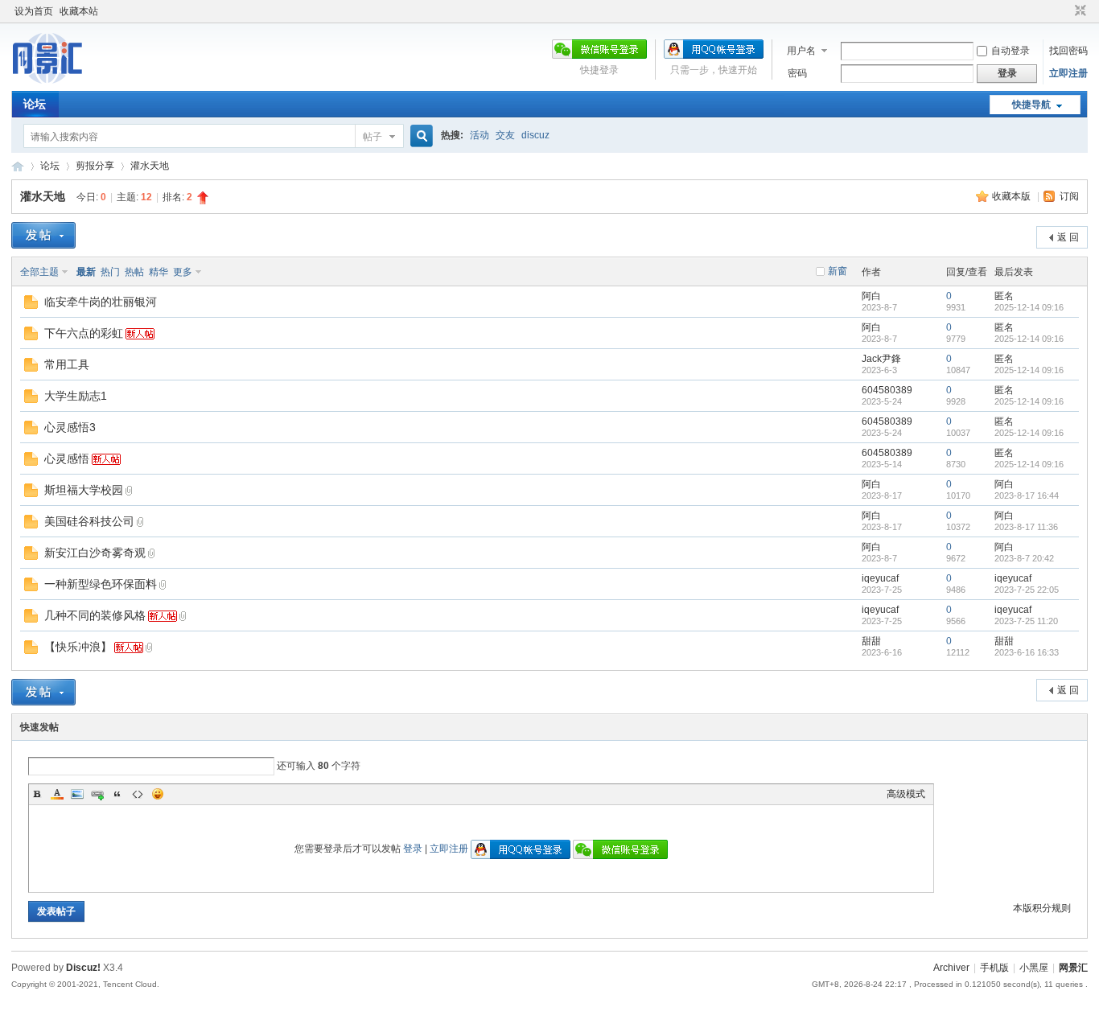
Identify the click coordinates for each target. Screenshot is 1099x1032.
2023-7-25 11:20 (1026, 621)
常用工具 (66, 364)
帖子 (372, 136)
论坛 (34, 103)
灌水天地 (149, 165)
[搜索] (419, 136)
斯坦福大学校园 (83, 489)
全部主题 (39, 272)
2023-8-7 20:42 (1024, 558)
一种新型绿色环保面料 (100, 584)
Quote (117, 794)
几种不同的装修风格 (95, 615)
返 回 (1068, 237)
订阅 (1069, 196)
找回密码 (1068, 50)
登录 (412, 848)
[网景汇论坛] (63, 81)
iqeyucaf (880, 578)
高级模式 (906, 794)
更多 (182, 272)
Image (77, 794)
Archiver (951, 967)
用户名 (801, 50)
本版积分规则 (1042, 908)
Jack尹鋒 (881, 358)
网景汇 (1073, 967)
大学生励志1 (75, 395)
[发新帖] (43, 235)
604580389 (887, 390)
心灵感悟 (66, 458)
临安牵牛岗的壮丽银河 (100, 301)
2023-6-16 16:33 (1026, 652)
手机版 (994, 967)
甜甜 (871, 641)
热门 (110, 272)
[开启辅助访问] (1065, 11)
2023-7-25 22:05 (1026, 589)
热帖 (134, 272)
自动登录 (1010, 50)
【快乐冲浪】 (78, 646)
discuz (535, 135)
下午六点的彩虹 (83, 333)
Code (138, 794)
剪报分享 (95, 165)
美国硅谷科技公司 (89, 521)
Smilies (158, 794)
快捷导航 (1031, 104)
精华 (158, 272)
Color (57, 794)
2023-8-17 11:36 (1026, 527)
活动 (479, 135)
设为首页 (33, 11)
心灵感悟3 (70, 427)
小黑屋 (1033, 967)
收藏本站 (79, 11)
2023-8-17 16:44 (1026, 495)
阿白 (871, 296)
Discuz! (83, 967)
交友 (505, 135)
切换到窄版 (1078, 11)
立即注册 (1068, 73)
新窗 (837, 271)
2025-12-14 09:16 (1029, 307)
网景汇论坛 (17, 166)
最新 (86, 272)
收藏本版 (1012, 196)
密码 (797, 73)
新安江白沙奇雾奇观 (95, 552)
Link (97, 794)
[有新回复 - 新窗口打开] (31, 305)
